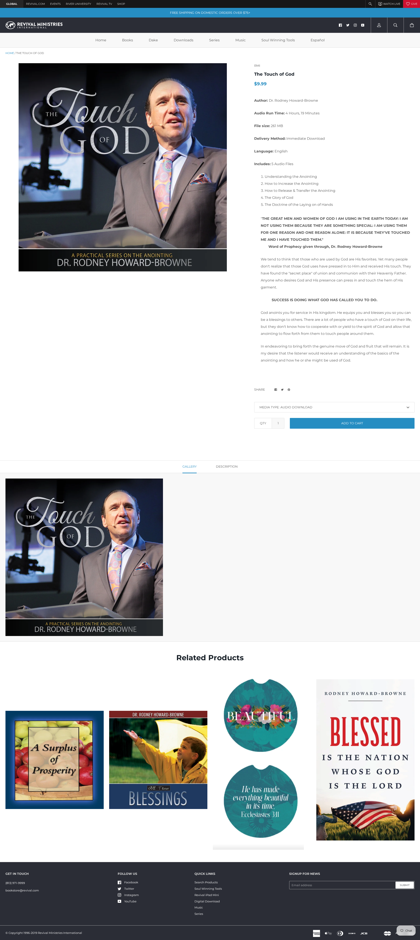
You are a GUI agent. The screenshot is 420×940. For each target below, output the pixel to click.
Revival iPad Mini (206, 895)
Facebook (131, 882)
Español (318, 40)
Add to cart (352, 423)
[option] (123, 167)
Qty (263, 423)
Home (100, 40)
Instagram (131, 895)
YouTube (130, 901)
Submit (405, 885)
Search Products (206, 882)
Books (127, 40)
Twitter (129, 888)
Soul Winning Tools (278, 40)
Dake (153, 40)
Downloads (183, 40)
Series (214, 40)
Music (240, 40)
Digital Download (207, 901)
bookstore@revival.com (22, 890)
